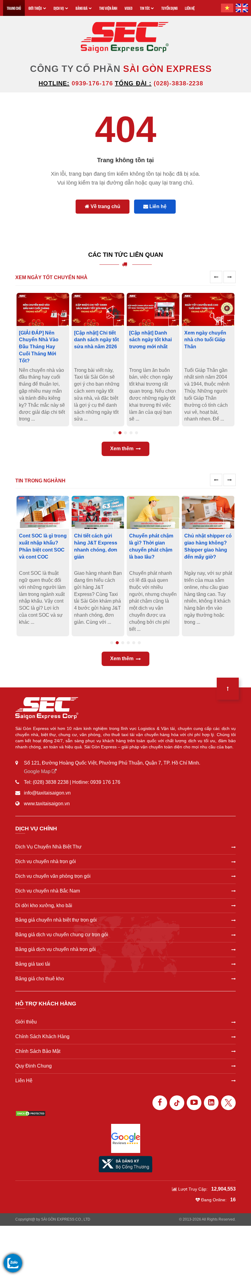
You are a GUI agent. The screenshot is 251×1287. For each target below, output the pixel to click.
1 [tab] (114, 432)
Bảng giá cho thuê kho (39, 978)
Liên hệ (157, 206)
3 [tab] (125, 432)
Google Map (38, 771)
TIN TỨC (145, 8)
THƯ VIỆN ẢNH (108, 8)
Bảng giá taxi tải (32, 964)
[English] (242, 8)
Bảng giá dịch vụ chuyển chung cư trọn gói (61, 934)
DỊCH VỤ (59, 8)
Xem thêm (121, 448)
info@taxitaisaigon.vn (47, 792)
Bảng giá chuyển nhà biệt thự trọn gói (56, 919)
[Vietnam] (227, 8)
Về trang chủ (104, 206)
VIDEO (129, 8)
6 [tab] (139, 642)
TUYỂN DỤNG (169, 8)
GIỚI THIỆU (35, 8)
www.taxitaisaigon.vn (47, 803)
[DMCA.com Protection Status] (30, 1113)
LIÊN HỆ (190, 8)
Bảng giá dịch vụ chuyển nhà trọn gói (55, 949)
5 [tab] (136, 432)
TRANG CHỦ (14, 8)
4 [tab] (131, 432)
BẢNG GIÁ (82, 8)
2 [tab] (120, 432)
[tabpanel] (44, 359)
